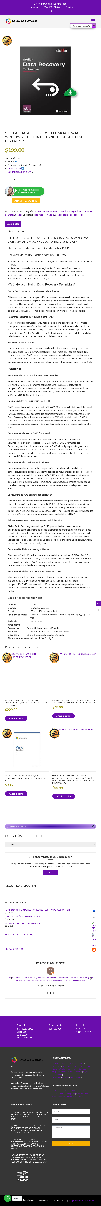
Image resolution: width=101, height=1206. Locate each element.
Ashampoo (57, 1074)
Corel (55, 1069)
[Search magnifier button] (93, 26)
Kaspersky (73, 1063)
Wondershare (65, 1069)
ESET (81, 1063)
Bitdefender (78, 1066)
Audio (54, 1094)
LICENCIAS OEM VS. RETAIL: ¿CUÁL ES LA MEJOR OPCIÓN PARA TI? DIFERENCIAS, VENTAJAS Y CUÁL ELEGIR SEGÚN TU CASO (29, 1115)
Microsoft (55, 1063)
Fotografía (70, 1094)
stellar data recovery (73, 214)
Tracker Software (79, 1069)
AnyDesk (65, 1072)
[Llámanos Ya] (40, 1027)
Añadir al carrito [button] (16, 718)
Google (64, 1063)
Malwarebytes (76, 1072)
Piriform (65, 1077)
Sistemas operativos (75, 1096)
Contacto (50, 873)
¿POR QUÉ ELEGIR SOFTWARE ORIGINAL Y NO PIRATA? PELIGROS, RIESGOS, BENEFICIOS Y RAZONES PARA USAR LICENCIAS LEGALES (30, 1129)
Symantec (56, 1066)
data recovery (40, 214)
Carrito (69, 7)
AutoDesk (57, 1077)
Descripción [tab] (13, 223)
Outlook (81, 1091)
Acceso (34, 7)
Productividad (57, 1091)
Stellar (18, 214)
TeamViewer (75, 1077)
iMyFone (86, 1072)
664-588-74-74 (51, 7)
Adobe (87, 1066)
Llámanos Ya (54, 1025)
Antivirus (62, 1096)
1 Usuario (40, 211)
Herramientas (53, 211)
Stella (51, 214)
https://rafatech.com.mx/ (81, 1200)
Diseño (62, 1094)
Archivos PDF (70, 1091)
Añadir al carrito (26, 200)
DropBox (56, 1072)
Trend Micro (67, 1066)
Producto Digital (69, 211)
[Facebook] (50, 11)
